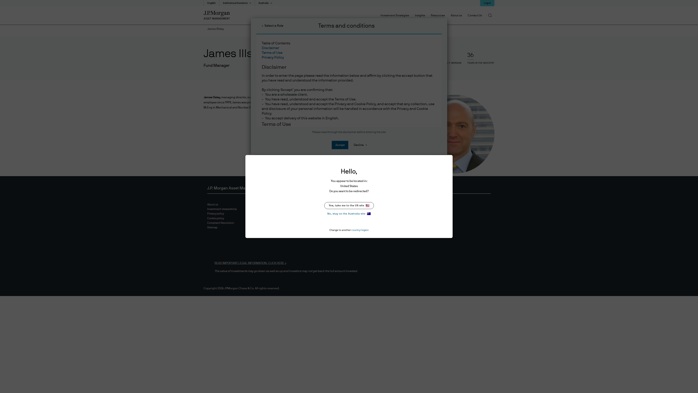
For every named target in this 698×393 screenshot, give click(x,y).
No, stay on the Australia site (346, 214)
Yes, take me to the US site (346, 205)
